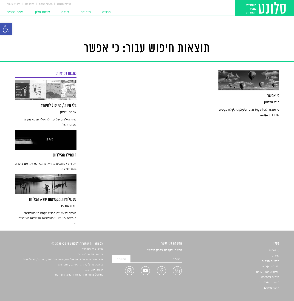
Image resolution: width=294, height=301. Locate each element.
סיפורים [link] (274, 250)
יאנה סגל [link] (90, 270)
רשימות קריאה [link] (270, 266)
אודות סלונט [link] (64, 4)
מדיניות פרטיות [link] (269, 282)
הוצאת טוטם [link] (46, 4)
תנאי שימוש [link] (271, 288)
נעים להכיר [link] (15, 11)
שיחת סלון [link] (42, 11)
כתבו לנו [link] (29, 4)
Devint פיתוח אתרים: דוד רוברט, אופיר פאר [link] (78, 275)
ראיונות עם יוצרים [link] (267, 271)
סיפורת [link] (85, 11)
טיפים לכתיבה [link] (270, 277)
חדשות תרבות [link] (270, 261)
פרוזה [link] (106, 11)
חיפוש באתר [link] (13, 4)
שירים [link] (275, 255)
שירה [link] (65, 11)
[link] (6, 29)
